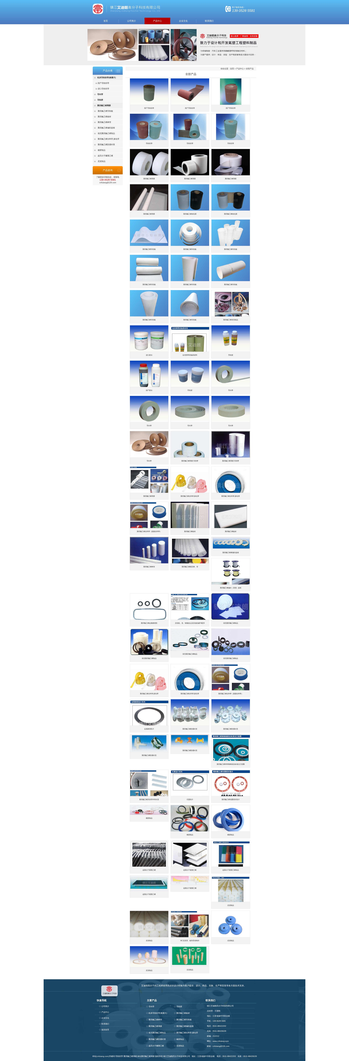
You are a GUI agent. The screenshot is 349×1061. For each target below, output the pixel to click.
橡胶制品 (101, 150)
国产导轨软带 (103, 83)
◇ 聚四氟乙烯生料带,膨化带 (186, 1033)
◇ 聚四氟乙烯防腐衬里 (156, 1039)
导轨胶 (100, 100)
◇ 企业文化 (104, 1018)
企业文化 (183, 21)
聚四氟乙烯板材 (104, 116)
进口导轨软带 (103, 89)
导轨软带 (119, 1056)
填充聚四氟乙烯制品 (106, 133)
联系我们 (209, 21)
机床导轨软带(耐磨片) (106, 77)
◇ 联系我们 (104, 1024)
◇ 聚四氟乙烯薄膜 (154, 1026)
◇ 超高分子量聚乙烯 (155, 1046)
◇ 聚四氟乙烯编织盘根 (184, 1026)
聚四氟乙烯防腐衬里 (106, 144)
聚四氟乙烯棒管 (104, 122)
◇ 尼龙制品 (179, 1046)
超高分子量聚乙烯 (105, 156)
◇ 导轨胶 (178, 1006)
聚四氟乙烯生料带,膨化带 (108, 139)
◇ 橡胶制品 (179, 1039)
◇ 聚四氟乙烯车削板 (183, 1020)
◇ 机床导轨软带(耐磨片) (156, 1013)
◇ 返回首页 (104, 1030)
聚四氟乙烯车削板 (105, 111)
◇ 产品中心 (104, 1012)
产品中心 (157, 21)
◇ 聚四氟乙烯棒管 (154, 1020)
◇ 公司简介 (104, 1006)
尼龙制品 (101, 161)
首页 (105, 21)
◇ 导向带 (150, 1006)
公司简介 (131, 21)
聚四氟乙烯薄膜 (104, 105)
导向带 (100, 94)
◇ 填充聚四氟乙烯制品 (156, 1033)
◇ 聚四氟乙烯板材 (182, 1013)
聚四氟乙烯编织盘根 (106, 128)
